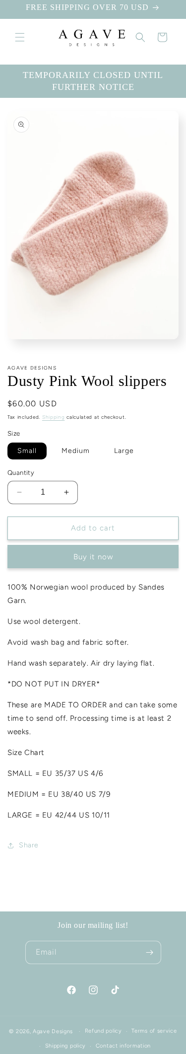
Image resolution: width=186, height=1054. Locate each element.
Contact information (123, 1046)
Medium (76, 451)
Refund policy (103, 1031)
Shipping (53, 417)
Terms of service (154, 1031)
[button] (20, 37)
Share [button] (29, 845)
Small (27, 451)
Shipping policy (65, 1046)
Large (124, 451)
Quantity (20, 472)
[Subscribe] (150, 952)
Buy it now (93, 556)
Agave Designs (53, 1031)
